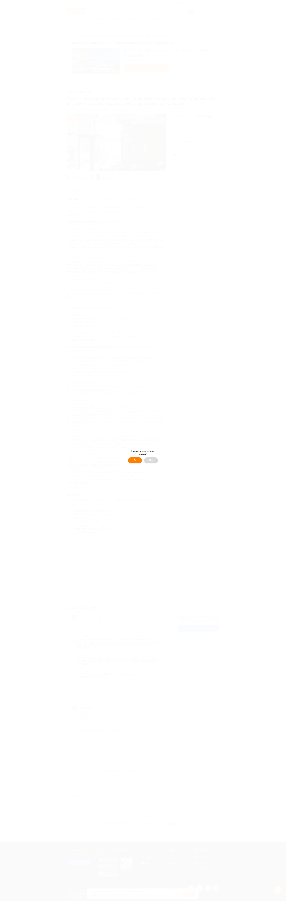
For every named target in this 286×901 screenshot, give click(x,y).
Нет (151, 460)
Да (135, 460)
